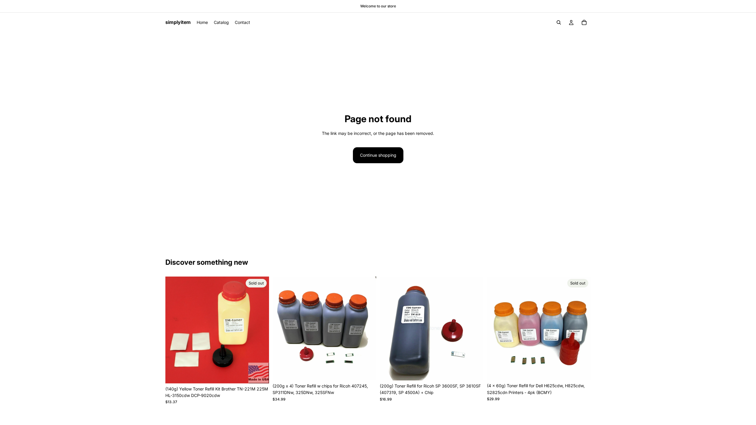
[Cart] (584, 22)
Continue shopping (378, 155)
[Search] (558, 22)
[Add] (367, 371)
